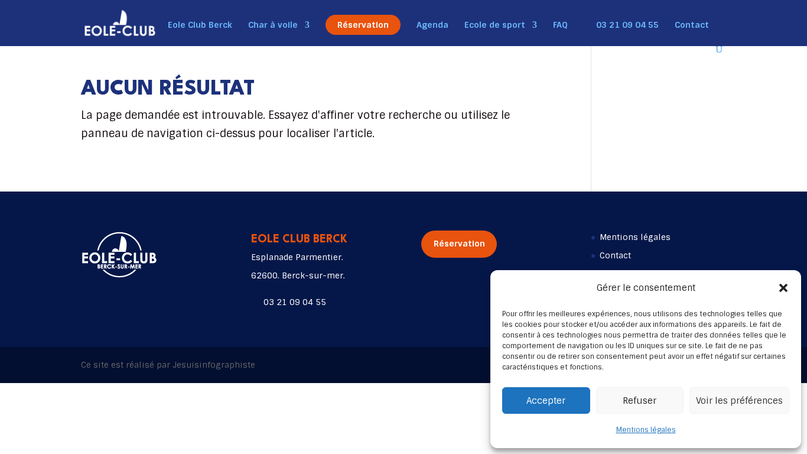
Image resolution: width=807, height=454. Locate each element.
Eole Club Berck (200, 25)
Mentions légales (646, 429)
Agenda (432, 25)
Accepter (545, 401)
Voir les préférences (739, 401)
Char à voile (273, 25)
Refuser (639, 401)
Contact (692, 25)
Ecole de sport (494, 25)
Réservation (363, 25)
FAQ (560, 25)
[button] (783, 288)
